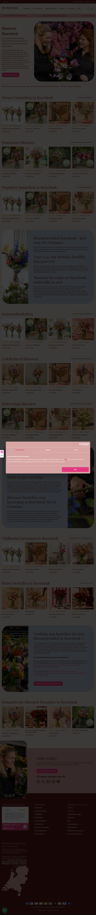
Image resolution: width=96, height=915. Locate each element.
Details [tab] (48, 450)
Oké (75, 469)
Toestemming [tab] (19, 450)
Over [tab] (76, 450)
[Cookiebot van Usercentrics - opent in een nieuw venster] (80, 444)
